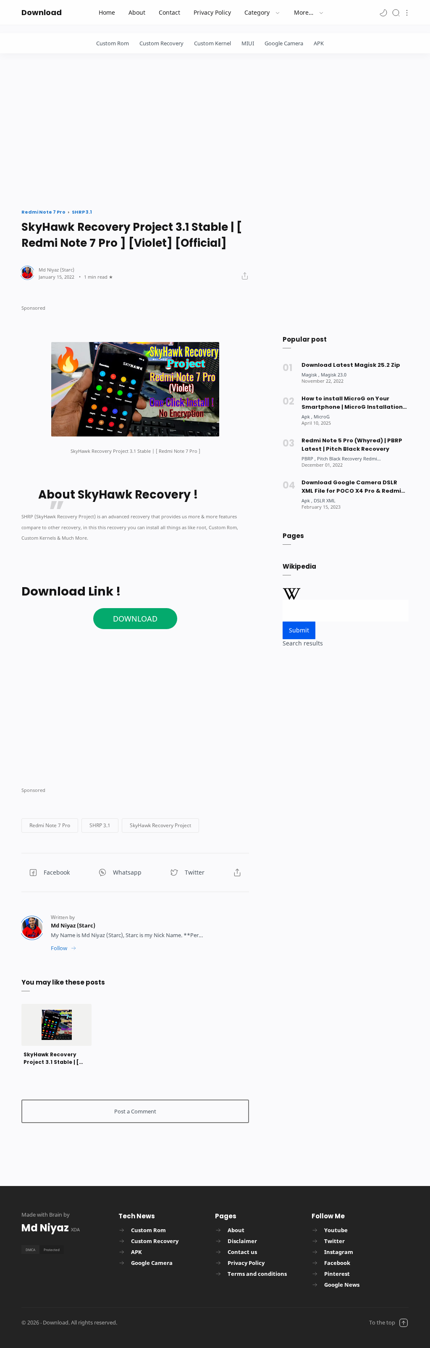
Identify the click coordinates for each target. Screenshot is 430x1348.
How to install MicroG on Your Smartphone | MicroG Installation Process (352, 402)
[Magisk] (311, 374)
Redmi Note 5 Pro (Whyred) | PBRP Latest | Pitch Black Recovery (352, 444)
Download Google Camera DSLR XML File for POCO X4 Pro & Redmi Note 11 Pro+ (351, 486)
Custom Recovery (161, 43)
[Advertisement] (215, 129)
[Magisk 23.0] (333, 374)
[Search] (396, 12)
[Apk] (307, 416)
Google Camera (284, 43)
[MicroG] (322, 416)
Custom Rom (112, 43)
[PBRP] (309, 458)
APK (319, 43)
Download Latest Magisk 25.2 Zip (351, 365)
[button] (383, 12)
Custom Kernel (212, 43)
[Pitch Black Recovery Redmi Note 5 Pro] (359, 458)
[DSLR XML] (325, 500)
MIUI (247, 43)
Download (41, 12)
